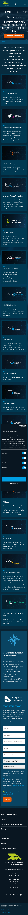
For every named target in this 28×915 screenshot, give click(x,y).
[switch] (24, 458)
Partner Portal (7, 912)
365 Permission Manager (11, 572)
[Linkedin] (14, 895)
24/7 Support (5, 910)
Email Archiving (8, 339)
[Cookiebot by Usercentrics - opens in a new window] (19, 426)
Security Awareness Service (12, 128)
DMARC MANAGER (9, 305)
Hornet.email (7, 538)
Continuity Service (9, 373)
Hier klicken (9, 792)
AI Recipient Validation (11, 269)
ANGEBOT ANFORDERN (14, 36)
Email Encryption (9, 403)
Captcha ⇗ (8, 795)
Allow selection (14, 483)
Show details (19, 474)
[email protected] (14, 881)
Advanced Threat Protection (13, 196)
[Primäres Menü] (24, 4)
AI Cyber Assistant (9, 232)
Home (3, 42)
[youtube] (17, 895)
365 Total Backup (9, 164)
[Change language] (17, 4)
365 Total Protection (10, 93)
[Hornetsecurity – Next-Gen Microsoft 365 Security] (5, 3)
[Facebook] (7, 895)
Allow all (14, 478)
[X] (11, 895)
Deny (14, 488)
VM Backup (6, 502)
